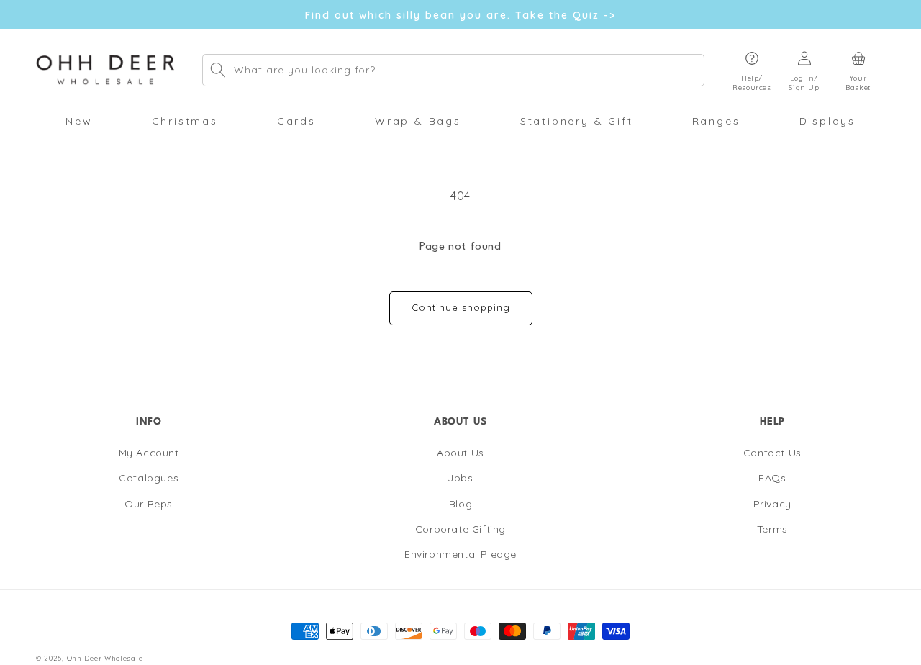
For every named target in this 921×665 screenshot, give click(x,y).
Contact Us (772, 453)
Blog (460, 503)
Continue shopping (461, 307)
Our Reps (148, 503)
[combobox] (453, 70)
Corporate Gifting (460, 528)
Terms (772, 528)
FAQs (772, 478)
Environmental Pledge (460, 554)
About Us (460, 453)
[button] (752, 70)
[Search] (218, 70)
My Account (149, 453)
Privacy (772, 503)
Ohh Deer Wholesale (105, 657)
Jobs (460, 478)
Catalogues (148, 478)
